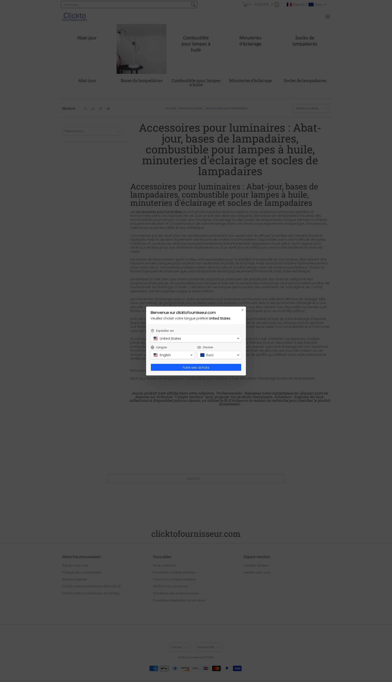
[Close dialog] (242, 309)
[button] (196, 338)
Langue (161, 347)
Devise (208, 347)
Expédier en (165, 331)
